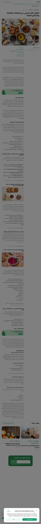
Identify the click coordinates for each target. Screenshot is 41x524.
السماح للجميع (29, 519)
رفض (14, 519)
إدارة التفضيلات (8, 511)
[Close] (34, 512)
